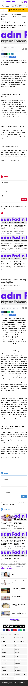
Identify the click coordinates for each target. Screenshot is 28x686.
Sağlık (16, 682)
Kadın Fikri (11, 682)
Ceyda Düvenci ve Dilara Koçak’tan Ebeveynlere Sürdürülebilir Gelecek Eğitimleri (7, 542)
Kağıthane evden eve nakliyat (13, 684)
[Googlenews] (19, 630)
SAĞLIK (8, 284)
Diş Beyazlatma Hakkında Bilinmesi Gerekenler (19, 523)
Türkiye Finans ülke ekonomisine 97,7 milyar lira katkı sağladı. (20, 245)
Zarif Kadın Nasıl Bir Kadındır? (16, 597)
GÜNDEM (9, 21)
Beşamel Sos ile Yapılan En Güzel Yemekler (18, 604)
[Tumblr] (24, 630)
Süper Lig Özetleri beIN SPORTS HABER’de (20, 226)
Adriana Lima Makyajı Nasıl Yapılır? (18, 573)
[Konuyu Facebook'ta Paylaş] (2, 54)
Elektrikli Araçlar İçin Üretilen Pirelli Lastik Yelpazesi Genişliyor (6, 263)
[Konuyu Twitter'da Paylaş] (5, 54)
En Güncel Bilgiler (21, 682)
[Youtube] (14, 630)
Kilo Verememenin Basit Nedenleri (7, 523)
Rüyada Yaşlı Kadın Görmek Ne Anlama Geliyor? (18, 589)
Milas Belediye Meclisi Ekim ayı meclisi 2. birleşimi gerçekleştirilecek (6, 227)
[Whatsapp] (21, 630)
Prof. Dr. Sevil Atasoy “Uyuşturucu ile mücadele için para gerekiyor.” (19, 542)
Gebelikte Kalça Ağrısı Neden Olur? (18, 581)
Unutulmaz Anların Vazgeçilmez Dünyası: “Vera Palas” (19, 263)
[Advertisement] (14, 167)
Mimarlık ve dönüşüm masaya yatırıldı (6, 244)
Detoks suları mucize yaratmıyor (19, 559)
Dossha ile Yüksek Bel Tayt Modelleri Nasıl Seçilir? (16, 10)
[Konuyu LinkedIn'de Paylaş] (12, 54)
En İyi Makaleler (5, 682)
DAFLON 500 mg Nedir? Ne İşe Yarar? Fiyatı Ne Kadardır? (18, 612)
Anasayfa (4, 21)
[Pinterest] (16, 630)
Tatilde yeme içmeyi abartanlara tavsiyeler (6, 559)
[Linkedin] (12, 630)
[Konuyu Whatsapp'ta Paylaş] (8, 54)
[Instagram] (9, 630)
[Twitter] (7, 630)
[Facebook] (4, 630)
